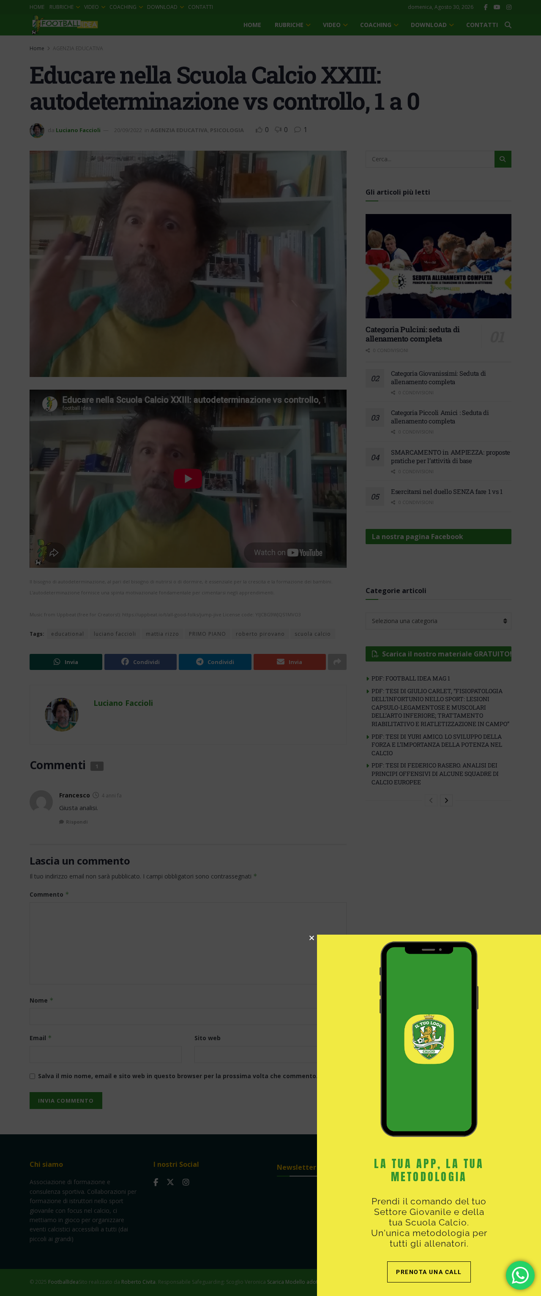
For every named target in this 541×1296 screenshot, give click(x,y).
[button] (312, 938)
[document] (270, 648)
